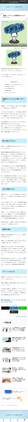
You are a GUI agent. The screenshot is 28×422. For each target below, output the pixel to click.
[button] (14, 311)
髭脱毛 (11, 302)
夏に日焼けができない (10, 86)
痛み (3, 302)
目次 (12, 81)
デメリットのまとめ (10, 92)
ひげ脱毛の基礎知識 (6, 300)
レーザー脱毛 (14, 300)
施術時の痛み (8, 90)
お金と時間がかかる (10, 88)
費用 (7, 302)
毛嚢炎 (24, 300)
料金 (20, 300)
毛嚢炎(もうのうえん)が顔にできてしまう (14, 84)
